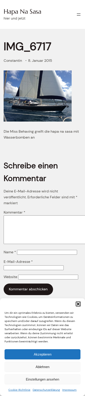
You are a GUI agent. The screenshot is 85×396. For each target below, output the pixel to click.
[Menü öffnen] (78, 14)
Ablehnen (42, 367)
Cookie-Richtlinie (19, 390)
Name (10, 252)
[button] (78, 304)
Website (10, 276)
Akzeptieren (42, 354)
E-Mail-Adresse (18, 261)
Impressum (69, 390)
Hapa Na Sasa (22, 11)
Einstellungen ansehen (42, 379)
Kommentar (14, 212)
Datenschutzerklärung (46, 390)
